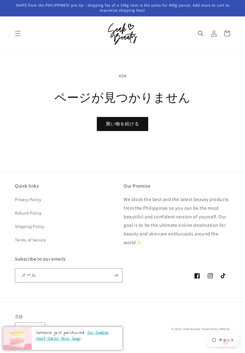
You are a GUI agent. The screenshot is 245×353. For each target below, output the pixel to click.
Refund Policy (28, 213)
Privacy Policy (28, 199)
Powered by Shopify (215, 329)
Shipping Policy (30, 226)
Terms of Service (30, 240)
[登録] (115, 275)
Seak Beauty (192, 329)
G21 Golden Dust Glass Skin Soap (72, 336)
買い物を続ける (122, 124)
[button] (17, 33)
